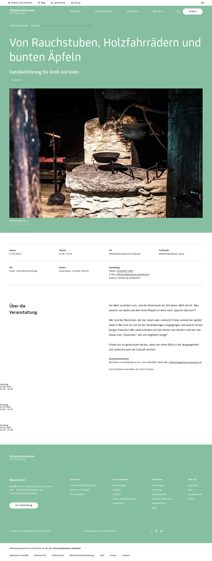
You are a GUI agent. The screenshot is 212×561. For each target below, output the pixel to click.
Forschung (157, 490)
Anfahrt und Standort (80, 490)
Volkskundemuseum (18, 26)
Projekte (117, 494)
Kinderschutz (58, 555)
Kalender (35, 26)
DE (202, 3)
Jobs (102, 555)
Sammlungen (158, 485)
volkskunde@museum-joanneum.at (132, 274)
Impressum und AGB (18, 555)
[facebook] (151, 531)
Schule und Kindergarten (124, 499)
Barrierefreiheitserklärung (82, 555)
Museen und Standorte (21, 3)
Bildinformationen (18, 221)
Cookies (126, 555)
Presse (77, 3)
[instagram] (156, 531)
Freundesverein (195, 494)
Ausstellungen (119, 485)
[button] (76, 11)
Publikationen (158, 503)
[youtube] (161, 531)
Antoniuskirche (159, 494)
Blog (43, 3)
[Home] (22, 11)
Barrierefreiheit (77, 494)
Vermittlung (118, 503)
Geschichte (193, 485)
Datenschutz (40, 555)
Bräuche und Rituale (161, 499)
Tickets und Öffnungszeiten (83, 485)
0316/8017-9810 (125, 271)
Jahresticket (59, 3)
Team (190, 490)
